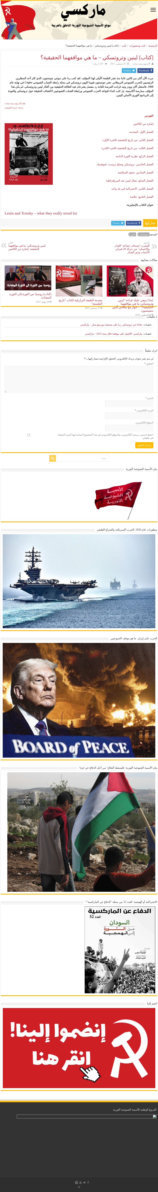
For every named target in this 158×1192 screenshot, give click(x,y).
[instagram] (76, 1182)
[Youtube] (80, 1182)
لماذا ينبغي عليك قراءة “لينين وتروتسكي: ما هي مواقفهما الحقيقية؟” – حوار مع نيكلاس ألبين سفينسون (132, 305)
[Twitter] (84, 1182)
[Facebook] (88, 1182)
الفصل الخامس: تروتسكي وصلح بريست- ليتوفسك (125, 164)
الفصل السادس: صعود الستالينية (135, 172)
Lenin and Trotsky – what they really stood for (41, 213)
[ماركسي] (79, 20)
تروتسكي (144, 234)
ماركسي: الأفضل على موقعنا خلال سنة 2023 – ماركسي (113, 333)
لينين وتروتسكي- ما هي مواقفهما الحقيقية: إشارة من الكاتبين (26, 246)
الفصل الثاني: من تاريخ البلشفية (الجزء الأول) (128, 140)
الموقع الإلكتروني (144, 422)
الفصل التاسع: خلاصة (141, 196)
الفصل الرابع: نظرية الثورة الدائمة (134, 156)
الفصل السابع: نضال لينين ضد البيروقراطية (129, 180)
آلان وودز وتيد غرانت (141, 64)
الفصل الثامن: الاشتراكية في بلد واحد (132, 188)
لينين (133, 234)
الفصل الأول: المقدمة (141, 132)
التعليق (148, 363)
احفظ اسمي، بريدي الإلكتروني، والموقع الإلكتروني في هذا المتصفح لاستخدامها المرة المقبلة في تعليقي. (105, 436)
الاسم (149, 398)
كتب (124, 45)
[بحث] (52, 458)
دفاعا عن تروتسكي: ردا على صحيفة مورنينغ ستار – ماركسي (111, 324)
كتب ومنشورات (137, 45)
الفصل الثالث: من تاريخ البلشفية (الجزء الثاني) (127, 148)
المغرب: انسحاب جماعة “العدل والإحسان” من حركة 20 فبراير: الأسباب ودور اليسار (132, 248)
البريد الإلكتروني (144, 410)
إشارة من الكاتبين (143, 123)
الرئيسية (152, 45)
